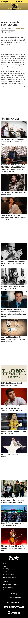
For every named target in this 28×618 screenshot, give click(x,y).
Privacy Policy (6, 569)
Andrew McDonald (20, 28)
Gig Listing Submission (8, 587)
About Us (5, 566)
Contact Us (5, 590)
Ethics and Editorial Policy (8, 574)
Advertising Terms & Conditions (9, 577)
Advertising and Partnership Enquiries (11, 584)
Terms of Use (5, 571)
